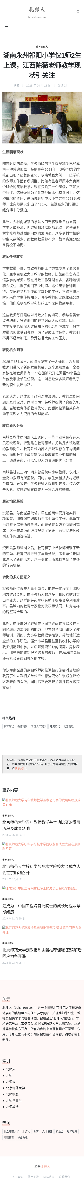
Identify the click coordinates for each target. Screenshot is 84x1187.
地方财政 (68, 726)
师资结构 (55, 726)
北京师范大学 (15, 1088)
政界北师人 (42, 47)
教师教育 (72, 1131)
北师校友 (12, 1094)
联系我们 (20, 768)
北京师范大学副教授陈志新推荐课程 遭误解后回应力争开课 (42, 953)
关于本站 (17, 1176)
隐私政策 (48, 1176)
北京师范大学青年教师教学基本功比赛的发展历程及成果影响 (41, 825)
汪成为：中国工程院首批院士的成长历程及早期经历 (41, 909)
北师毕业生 (14, 1100)
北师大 (10, 1081)
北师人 (10, 1069)
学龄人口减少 (38, 726)
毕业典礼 (22, 1137)
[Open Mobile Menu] (6, 27)
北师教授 (12, 1107)
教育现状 (9, 726)
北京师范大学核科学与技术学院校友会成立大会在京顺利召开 (41, 869)
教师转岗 (22, 726)
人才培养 (47, 1131)
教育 (36, 1131)
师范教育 (9, 1137)
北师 (9, 1075)
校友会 (59, 1131)
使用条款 (33, 1176)
